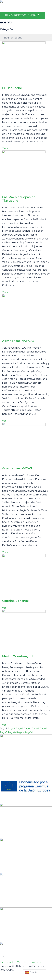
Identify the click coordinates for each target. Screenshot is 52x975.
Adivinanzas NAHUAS (18, 341)
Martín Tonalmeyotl (17, 656)
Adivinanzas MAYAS (17, 468)
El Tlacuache (12, 88)
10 (28, 732)
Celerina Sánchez (15, 601)
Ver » (5, 148)
